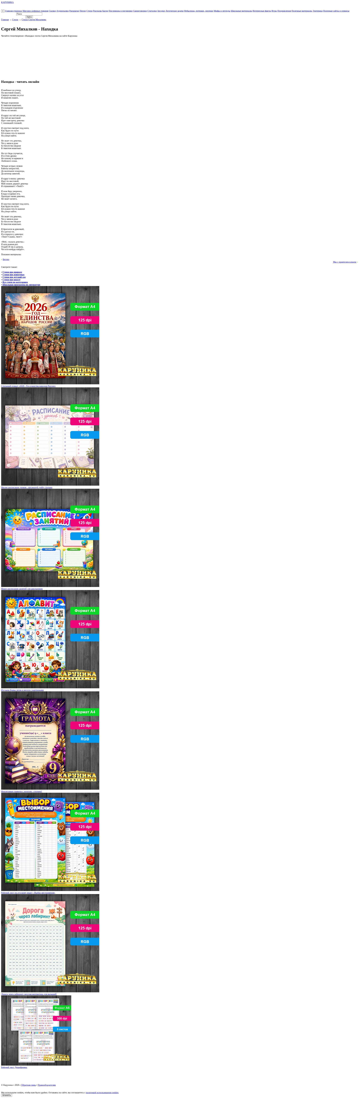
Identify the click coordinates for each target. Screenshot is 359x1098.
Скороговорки (140, 11)
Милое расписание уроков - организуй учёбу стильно (26, 487)
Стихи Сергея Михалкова (34, 19)
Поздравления (284, 11)
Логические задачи (174, 11)
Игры (274, 11)
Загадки (161, 11)
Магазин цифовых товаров (35, 11)
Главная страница (13, 11)
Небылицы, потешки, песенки (198, 11)
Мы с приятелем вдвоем (344, 262)
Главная (5, 19)
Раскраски (74, 11)
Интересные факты (262, 11)
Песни (83, 11)
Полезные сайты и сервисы (336, 11)
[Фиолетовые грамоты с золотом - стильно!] (50, 789)
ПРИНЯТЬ (6, 1095)
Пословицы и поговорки (121, 11)
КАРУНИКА (7, 2)
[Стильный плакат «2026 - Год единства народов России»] (50, 383)
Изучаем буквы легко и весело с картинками (22, 690)
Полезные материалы (302, 11)
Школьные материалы (241, 11)
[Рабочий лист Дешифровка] (36, 1065)
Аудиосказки (62, 11)
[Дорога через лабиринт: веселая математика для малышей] (50, 991)
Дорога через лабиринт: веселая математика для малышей (29, 994)
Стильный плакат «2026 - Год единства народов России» (28, 386)
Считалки (152, 11)
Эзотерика (318, 11)
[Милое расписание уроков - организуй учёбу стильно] (50, 485)
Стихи (89, 11)
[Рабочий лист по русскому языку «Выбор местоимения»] (50, 890)
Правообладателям (47, 1085)
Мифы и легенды (222, 11)
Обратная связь (28, 1085)
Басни (105, 11)
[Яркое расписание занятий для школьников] (50, 586)
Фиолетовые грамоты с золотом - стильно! (21, 791)
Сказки (52, 11)
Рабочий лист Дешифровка (14, 1067)
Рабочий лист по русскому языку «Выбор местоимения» (28, 893)
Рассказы (97, 11)
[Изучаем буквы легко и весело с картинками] (50, 687)
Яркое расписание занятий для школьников (22, 589)
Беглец (6, 259)
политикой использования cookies (102, 1092)
